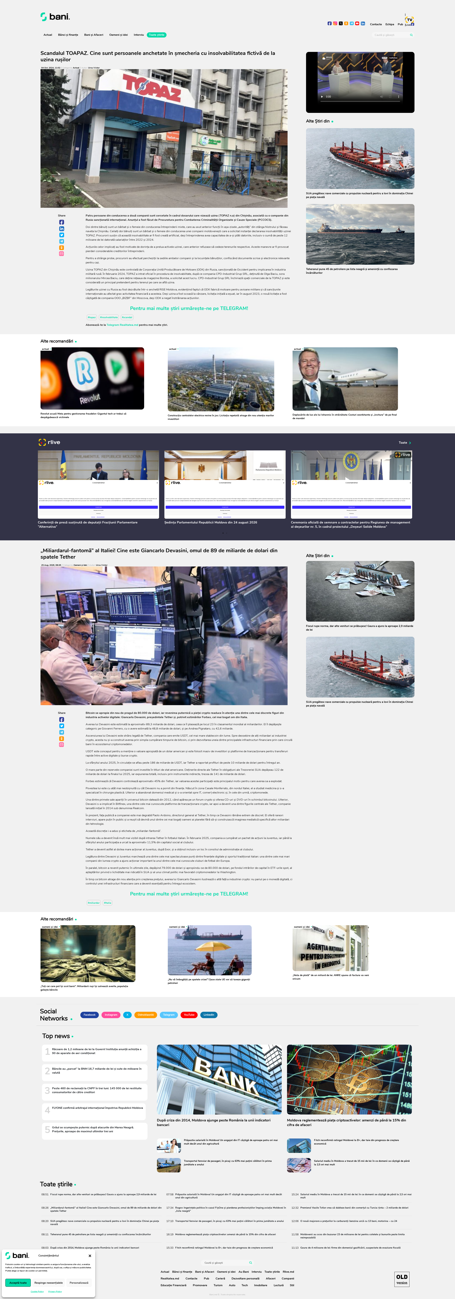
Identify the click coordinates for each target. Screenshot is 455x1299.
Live (408, 25)
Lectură (279, 1285)
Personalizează (79, 1283)
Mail (62, 254)
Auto (232, 1285)
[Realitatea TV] (410, 20)
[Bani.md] (402, 1279)
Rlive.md (288, 1272)
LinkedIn (62, 228)
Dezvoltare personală (245, 1279)
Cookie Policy (37, 1291)
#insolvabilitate (109, 317)
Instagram (111, 1015)
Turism (218, 1285)
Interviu (139, 35)
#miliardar (94, 903)
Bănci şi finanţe (68, 35)
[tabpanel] (98, 490)
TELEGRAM (233, 308)
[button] (90, 1255)
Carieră (220, 1279)
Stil (292, 1285)
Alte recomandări (57, 341)
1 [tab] (223, 533)
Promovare (200, 1285)
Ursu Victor (94, 67)
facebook (330, 24)
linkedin (363, 24)
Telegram (62, 241)
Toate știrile (156, 35)
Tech (245, 1285)
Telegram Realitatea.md (122, 325)
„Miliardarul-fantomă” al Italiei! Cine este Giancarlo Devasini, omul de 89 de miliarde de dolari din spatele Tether (159, 553)
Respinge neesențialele (48, 1283)
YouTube (189, 1015)
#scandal (127, 317)
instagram (335, 24)
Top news (56, 1036)
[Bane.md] (133, 16)
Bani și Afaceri (93, 35)
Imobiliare (260, 1285)
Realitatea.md (170, 1279)
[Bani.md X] (341, 23)
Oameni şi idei (118, 35)
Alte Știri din (318, 121)
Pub (400, 24)
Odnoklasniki (62, 248)
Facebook (62, 222)
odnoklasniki (346, 24)
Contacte (376, 24)
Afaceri (270, 1279)
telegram (352, 24)
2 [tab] (226, 533)
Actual (48, 35)
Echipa (390, 24)
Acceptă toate (18, 1283)
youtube (357, 24)
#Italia (107, 903)
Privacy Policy (55, 1291)
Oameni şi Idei (80, 565)
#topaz (92, 317)
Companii (288, 1279)
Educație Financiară (173, 1285)
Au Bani (244, 1272)
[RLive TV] (49, 443)
